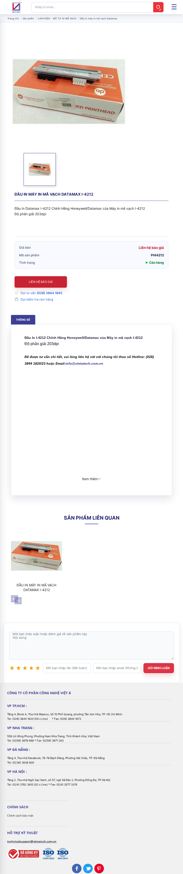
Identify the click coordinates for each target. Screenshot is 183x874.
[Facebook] (76, 868)
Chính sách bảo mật (20, 816)
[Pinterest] (99, 868)
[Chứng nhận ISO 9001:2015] (63, 854)
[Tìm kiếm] (158, 7)
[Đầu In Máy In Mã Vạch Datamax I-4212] (36, 556)
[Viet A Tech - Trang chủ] (17, 7)
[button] (40, 169)
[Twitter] (88, 868)
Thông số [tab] (23, 319)
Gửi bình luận (159, 668)
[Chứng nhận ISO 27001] (48, 854)
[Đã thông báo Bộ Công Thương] (23, 854)
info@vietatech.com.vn (84, 363)
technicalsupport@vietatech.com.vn (31, 841)
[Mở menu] (174, 7)
